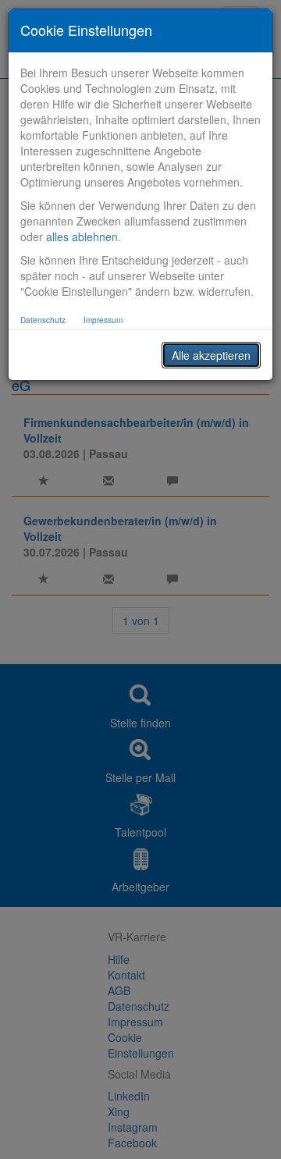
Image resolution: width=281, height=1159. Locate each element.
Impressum (103, 320)
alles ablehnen (82, 236)
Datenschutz (43, 320)
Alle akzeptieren (211, 355)
